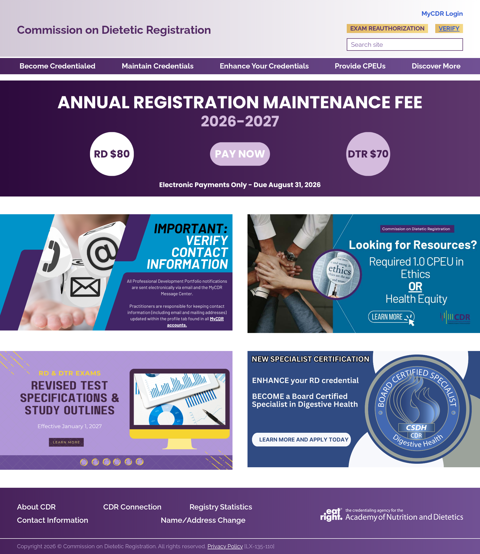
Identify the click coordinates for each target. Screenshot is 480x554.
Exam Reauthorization (387, 28)
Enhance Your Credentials (264, 66)
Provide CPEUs (360, 66)
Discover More (436, 66)
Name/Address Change (203, 520)
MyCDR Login (442, 13)
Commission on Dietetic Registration (114, 29)
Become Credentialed (58, 66)
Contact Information (52, 520)
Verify (449, 28)
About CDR (36, 506)
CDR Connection (132, 506)
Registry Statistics (221, 506)
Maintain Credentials (158, 66)
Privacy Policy (225, 546)
